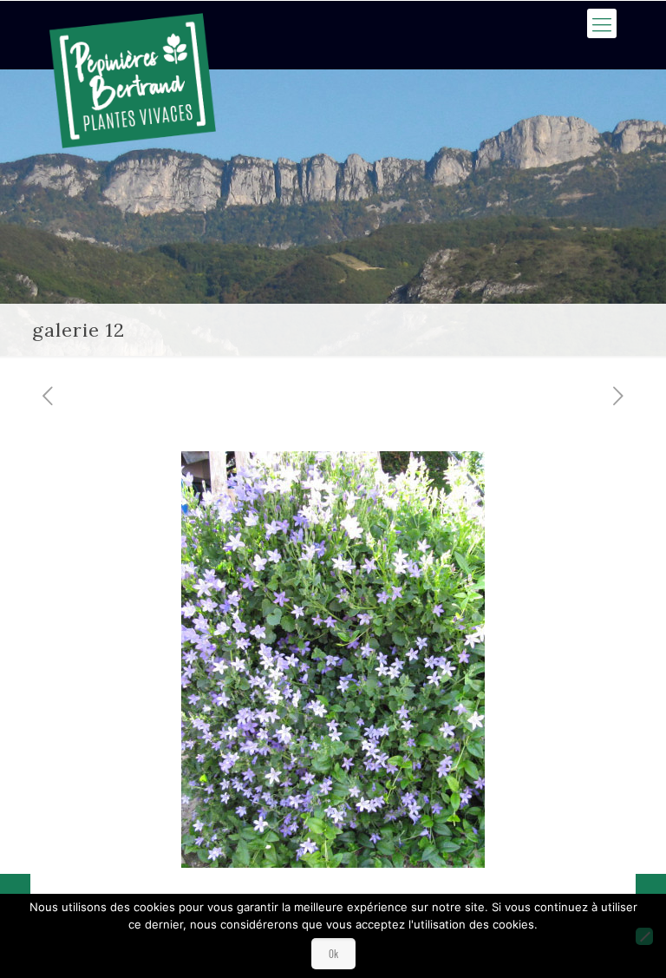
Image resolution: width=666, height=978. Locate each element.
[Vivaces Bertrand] (132, 80)
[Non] (644, 936)
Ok (333, 954)
